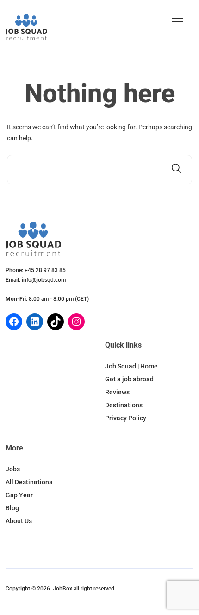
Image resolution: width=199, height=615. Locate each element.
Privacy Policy (125, 418)
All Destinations (29, 482)
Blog (12, 508)
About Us (19, 521)
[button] (177, 21)
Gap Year (19, 495)
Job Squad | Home (131, 366)
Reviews (117, 392)
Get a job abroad (129, 379)
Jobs (13, 469)
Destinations (124, 405)
